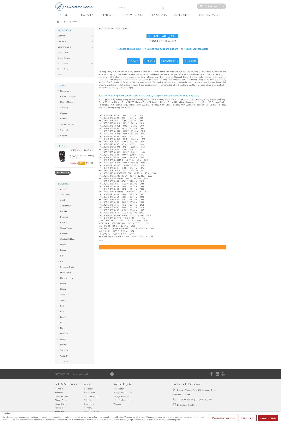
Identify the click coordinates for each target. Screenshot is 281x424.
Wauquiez (64, 350)
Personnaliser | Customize (223, 418)
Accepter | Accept (268, 418)
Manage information (121, 400)
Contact (63, 135)
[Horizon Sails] (82, 6)
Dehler (63, 245)
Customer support (67, 96)
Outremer (64, 334)
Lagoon (63, 317)
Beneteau (64, 217)
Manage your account (122, 393)
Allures (63, 189)
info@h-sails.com (190, 405)
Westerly (64, 356)
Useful (62, 85)
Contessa (64, 233)
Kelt (62, 306)
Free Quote (66, 15)
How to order (65, 91)
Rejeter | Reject (247, 418)
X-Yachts (64, 361)
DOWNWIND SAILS (169, 61)
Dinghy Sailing (64, 58)
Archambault (65, 206)
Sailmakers (89, 404)
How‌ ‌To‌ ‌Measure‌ (208, 15)
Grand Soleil (65, 272)
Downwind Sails (132, 15)
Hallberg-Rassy (66, 278)
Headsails (107, 15)
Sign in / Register (122, 384)
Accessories (182, 15)
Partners (63, 119)
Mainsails (87, 15)
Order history (118, 389)
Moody (63, 322)
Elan (62, 261)
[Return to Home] (58, 22)
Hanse (63, 284)
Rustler (63, 345)
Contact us (88, 389)
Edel (62, 256)
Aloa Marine (65, 195)
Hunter (63, 289)
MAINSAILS (133, 61)
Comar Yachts (66, 228)
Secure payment (67, 124)
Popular (61, 75)
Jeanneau (64, 295)
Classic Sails (159, 15)
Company (64, 113)
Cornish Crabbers (67, 239)
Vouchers (117, 404)
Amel (62, 200)
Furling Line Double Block (82, 150)
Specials (63, 146)
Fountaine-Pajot (67, 267)
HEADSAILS (150, 61)
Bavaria (63, 211)
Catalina (63, 222)
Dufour (63, 250)
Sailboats (64, 130)
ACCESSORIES (190, 61)
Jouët (62, 300)
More (101, 240)
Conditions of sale (91, 412)
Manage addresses (121, 396)
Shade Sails (63, 69)
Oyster (63, 339)
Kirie (62, 311)
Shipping (64, 108)
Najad (62, 328)
